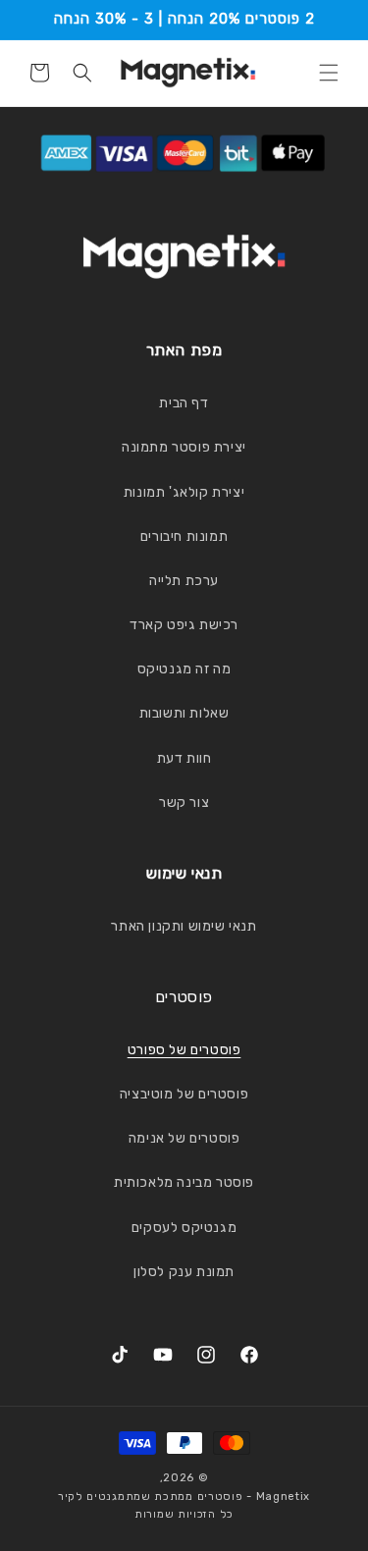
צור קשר (184, 802)
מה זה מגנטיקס (184, 669)
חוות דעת (184, 758)
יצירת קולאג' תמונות (184, 492)
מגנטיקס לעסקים (184, 1227)
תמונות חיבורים (184, 536)
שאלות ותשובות (184, 713)
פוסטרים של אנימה (184, 1138)
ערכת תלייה (184, 580)
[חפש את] (82, 72)
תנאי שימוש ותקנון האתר (183, 926)
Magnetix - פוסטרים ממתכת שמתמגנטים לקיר (184, 1496)
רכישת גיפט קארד (184, 624)
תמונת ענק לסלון (184, 1271)
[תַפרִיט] (328, 72)
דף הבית (183, 403)
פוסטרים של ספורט (184, 1050)
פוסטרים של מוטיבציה (184, 1094)
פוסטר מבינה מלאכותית (184, 1182)
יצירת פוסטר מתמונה (184, 447)
